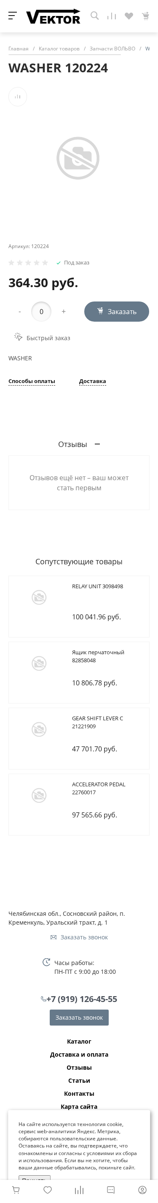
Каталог (79, 1041)
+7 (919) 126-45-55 (81, 999)
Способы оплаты (31, 381)
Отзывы (79, 1067)
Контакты (79, 1093)
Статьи (79, 1080)
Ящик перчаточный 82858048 (98, 656)
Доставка (92, 381)
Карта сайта (79, 1106)
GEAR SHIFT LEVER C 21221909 (97, 722)
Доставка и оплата (79, 1054)
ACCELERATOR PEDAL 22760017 (99, 788)
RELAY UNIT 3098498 (97, 586)
